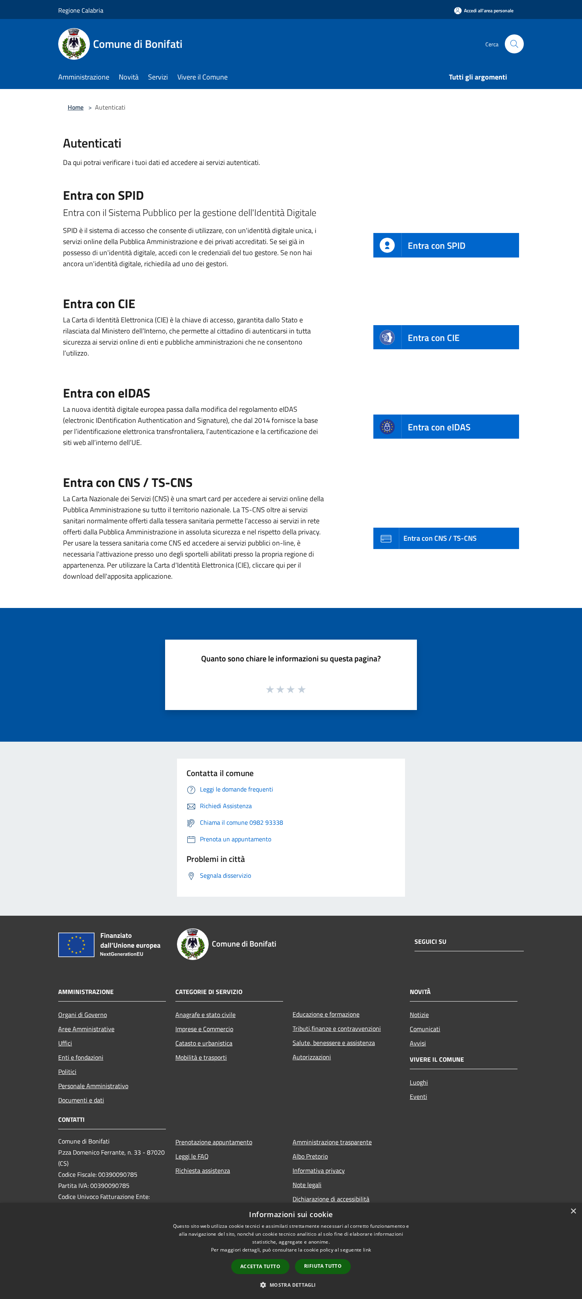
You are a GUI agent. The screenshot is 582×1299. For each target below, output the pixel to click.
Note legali (307, 1184)
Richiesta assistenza (202, 1170)
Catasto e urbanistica (203, 1043)
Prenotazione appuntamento (213, 1142)
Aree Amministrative (86, 1029)
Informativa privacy (319, 1170)
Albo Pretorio (310, 1156)
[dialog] (291, 1251)
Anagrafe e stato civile (205, 1014)
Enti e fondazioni (80, 1057)
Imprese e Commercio (204, 1029)
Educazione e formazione (326, 1014)
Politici (67, 1071)
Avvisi (418, 1043)
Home (76, 107)
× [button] (573, 1211)
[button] (291, 1285)
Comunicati (425, 1029)
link (367, 1249)
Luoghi (419, 1082)
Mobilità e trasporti (201, 1057)
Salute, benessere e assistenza (334, 1042)
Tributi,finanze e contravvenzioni (337, 1028)
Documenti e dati (81, 1100)
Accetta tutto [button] (260, 1266)
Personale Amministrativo (93, 1086)
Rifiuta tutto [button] (323, 1266)
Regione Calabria (80, 10)
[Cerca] (514, 43)
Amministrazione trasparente (332, 1142)
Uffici (65, 1043)
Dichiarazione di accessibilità (331, 1199)
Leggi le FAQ (192, 1156)
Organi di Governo (82, 1014)
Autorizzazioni (312, 1057)
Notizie (419, 1014)
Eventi (418, 1096)
